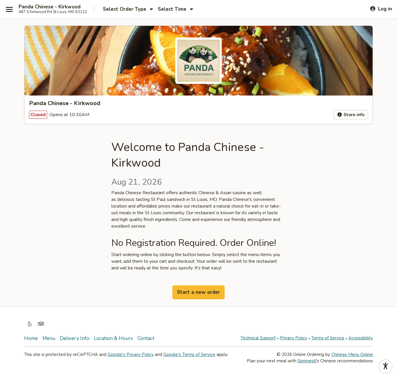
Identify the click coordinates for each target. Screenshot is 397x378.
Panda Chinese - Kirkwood (50, 7)
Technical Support (258, 338)
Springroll (307, 361)
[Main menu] (9, 9)
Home (31, 338)
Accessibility (360, 338)
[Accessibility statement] (385, 366)
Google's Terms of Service (189, 354)
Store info (353, 115)
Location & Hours (113, 338)
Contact (145, 338)
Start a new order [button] (198, 292)
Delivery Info (74, 338)
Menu (48, 338)
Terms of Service (327, 338)
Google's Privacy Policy (131, 354)
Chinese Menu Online (352, 354)
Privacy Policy (293, 338)
